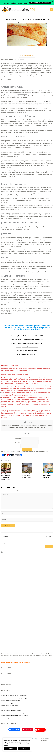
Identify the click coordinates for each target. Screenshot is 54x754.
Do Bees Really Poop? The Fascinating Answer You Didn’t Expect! (14, 695)
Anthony (21, 59)
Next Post (49, 536)
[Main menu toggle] (51, 9)
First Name (18, 442)
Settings (11, 748)
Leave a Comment (41, 22)
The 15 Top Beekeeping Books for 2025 (27, 347)
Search (3, 544)
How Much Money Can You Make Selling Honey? (10, 700)
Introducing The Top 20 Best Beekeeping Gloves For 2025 (27, 339)
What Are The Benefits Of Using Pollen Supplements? (11, 710)
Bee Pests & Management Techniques (18, 22)
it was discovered (22, 94)
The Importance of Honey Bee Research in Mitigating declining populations (15, 698)
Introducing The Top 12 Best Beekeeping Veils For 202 (26, 335)
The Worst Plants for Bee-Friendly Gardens (9, 705)
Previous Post (5, 536)
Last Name (18, 446)
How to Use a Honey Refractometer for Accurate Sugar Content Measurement (16, 708)
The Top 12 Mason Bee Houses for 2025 (27, 354)
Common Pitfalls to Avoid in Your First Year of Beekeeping (12, 713)
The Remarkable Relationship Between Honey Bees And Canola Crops (14, 715)
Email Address (18, 438)
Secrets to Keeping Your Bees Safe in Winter (10, 718)
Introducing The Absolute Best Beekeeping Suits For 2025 (27, 343)
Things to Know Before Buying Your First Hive (10, 703)
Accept (24, 748)
